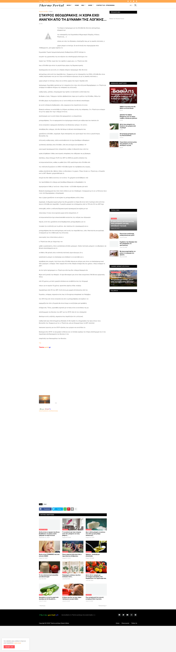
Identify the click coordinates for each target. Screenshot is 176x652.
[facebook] (128, 1)
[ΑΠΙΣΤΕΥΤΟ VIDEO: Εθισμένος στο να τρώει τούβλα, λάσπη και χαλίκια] (114, 117)
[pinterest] (136, 1)
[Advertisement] (70, 375)
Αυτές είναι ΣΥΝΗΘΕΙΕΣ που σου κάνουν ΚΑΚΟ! (49, 555)
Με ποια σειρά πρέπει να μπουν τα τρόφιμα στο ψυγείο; (127, 252)
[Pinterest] (68, 509)
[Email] (72, 509)
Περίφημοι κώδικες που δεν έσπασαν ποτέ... (71, 575)
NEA (82, 5)
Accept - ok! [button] (9, 647)
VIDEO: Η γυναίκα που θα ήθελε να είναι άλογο (127, 107)
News (69, 5)
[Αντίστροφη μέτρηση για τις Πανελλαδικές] (114, 136)
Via (40, 343)
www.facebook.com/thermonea (48, 411)
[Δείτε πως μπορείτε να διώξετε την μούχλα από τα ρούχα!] (114, 126)
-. (45, 409)
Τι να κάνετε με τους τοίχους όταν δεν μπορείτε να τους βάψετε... (71, 533)
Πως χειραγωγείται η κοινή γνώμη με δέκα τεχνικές (94, 598)
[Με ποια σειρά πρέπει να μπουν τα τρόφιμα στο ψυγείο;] (114, 253)
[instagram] (131, 614)
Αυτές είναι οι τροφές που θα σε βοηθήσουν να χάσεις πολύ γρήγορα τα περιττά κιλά (49, 533)
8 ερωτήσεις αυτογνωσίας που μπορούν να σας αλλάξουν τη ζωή (128, 143)
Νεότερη (42, 605)
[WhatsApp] (65, 509)
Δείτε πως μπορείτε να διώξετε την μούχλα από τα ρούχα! (128, 126)
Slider (51, 11)
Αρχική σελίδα (43, 11)
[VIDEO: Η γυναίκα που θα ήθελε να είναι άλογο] (114, 109)
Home (40, 1)
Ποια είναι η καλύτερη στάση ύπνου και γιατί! (127, 234)
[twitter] (130, 1)
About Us (46, 1)
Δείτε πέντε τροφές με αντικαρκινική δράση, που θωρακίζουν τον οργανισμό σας (96, 576)
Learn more (17, 643)
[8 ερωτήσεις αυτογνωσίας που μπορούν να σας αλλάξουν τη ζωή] (114, 144)
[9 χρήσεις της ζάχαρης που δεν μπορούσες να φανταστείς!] (114, 244)
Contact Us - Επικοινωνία (56, 1)
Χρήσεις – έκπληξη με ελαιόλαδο (93, 555)
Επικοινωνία (125, 623)
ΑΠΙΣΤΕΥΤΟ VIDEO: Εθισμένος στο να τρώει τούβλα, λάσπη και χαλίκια (128, 116)
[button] (131, 5)
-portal (45, 347)
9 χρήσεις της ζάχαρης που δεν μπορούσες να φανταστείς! (128, 243)
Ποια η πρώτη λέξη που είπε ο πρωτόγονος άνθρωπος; (72, 555)
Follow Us (134, 623)
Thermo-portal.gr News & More (59, 623)
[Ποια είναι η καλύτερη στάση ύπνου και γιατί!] (114, 236)
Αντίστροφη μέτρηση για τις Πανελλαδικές (128, 134)
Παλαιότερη (102, 605)
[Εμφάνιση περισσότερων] (75, 509)
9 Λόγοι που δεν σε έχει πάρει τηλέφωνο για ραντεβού (71, 598)
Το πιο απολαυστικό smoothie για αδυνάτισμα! (48, 575)
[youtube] (133, 1)
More (90, 5)
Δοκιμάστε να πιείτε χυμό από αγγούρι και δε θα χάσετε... (48, 598)
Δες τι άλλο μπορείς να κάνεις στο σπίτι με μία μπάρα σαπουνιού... (95, 533)
